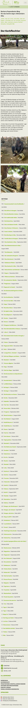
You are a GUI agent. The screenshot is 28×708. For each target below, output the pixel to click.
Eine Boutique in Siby (10, 235)
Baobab (6, 496)
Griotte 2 (6, 471)
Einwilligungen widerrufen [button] (10, 689)
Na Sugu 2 (6, 387)
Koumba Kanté (8, 380)
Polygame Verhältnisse (10, 325)
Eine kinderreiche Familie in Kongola (13, 335)
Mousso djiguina (8, 363)
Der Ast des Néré (8, 300)
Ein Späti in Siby (8, 311)
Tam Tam (6, 405)
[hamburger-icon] (25, 3)
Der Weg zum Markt (8, 618)
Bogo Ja (5, 614)
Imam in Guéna (8, 231)
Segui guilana (7, 440)
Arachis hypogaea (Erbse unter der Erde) (15, 541)
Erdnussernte (8, 534)
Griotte (6, 475)
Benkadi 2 (6, 443)
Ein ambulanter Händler (10, 280)
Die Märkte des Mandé (10, 447)
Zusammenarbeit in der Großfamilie (13, 204)
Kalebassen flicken (10, 262)
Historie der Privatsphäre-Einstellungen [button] (10, 686)
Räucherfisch (7, 593)
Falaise (5, 632)
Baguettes (7, 551)
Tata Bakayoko (9, 252)
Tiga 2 (5, 607)
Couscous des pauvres (10, 600)
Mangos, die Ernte (9, 513)
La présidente (7, 523)
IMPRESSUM (4, 680)
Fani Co (6, 433)
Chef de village (8, 370)
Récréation (7, 499)
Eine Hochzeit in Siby (10, 266)
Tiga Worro (7, 586)
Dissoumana (6, 625)
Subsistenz (7, 454)
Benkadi (6, 464)
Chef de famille (8, 576)
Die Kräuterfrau (8, 221)
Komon (6, 321)
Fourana (6, 478)
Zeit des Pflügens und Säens (11, 356)
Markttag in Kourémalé (10, 530)
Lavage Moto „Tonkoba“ (10, 352)
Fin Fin (6, 457)
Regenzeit (7, 555)
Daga (5, 366)
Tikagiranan (7, 283)
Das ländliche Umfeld (9, 628)
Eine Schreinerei (9, 259)
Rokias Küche (7, 569)
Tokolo (6, 342)
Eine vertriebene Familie (11, 224)
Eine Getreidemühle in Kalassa (12, 328)
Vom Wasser (7, 436)
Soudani (6, 450)
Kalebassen (7, 565)
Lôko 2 (6, 332)
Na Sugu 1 (6, 391)
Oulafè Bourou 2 (8, 422)
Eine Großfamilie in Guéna (11, 214)
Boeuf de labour (8, 415)
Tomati (6, 527)
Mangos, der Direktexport (11, 506)
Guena (5, 429)
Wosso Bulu (7, 408)
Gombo (6, 318)
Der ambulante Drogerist (11, 255)
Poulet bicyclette (8, 597)
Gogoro (7, 273)
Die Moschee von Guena (10, 394)
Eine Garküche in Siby (10, 242)
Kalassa (6, 489)
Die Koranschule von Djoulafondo (13, 373)
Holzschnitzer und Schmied (12, 269)
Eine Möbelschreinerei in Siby (12, 245)
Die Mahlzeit (7, 419)
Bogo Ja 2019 (8, 516)
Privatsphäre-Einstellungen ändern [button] (13, 684)
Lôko (5, 468)
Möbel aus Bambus (10, 276)
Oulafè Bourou (8, 426)
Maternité (7, 482)
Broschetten (7, 562)
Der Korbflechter (8, 297)
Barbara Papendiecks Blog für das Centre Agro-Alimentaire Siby (12, 14)
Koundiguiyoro (8, 314)
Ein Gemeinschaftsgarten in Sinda (13, 290)
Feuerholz (6, 590)
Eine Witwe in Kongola (10, 210)
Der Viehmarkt (8, 558)
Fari (5, 604)
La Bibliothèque (8, 384)
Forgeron (6, 412)
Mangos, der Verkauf (9, 509)
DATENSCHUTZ (5, 682)
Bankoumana (7, 548)
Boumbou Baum (8, 307)
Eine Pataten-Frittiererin (11, 228)
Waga (5, 304)
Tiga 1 (4, 611)
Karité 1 (6, 492)
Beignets (6, 583)
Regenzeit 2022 (8, 345)
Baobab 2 (6, 359)
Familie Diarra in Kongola (11, 238)
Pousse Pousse (8, 579)
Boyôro (6, 461)
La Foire (5, 621)
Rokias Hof (7, 572)
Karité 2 (6, 485)
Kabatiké (6, 401)
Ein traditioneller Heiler (10, 217)
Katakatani (7, 520)
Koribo (6, 398)
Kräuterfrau (7, 537)
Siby (4, 635)
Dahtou (6, 503)
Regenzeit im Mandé (9, 287)
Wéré (5, 349)
